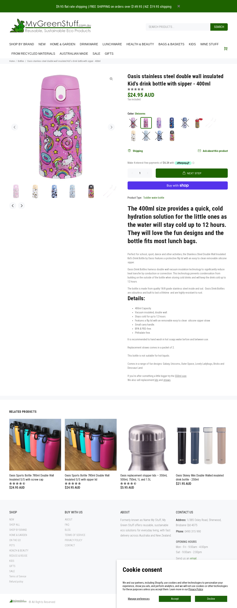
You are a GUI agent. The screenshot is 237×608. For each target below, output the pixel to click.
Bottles (21, 61)
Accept (175, 598)
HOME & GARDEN (18, 535)
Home (12, 61)
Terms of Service (17, 576)
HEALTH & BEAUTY (18, 550)
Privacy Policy (195, 589)
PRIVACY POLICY (73, 540)
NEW (11, 519)
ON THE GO (15, 540)
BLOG (68, 529)
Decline (211, 598)
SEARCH (219, 27)
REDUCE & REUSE (18, 555)
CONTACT (70, 545)
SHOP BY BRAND (18, 529)
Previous (14, 127)
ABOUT (68, 519)
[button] (136, 89)
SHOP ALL (14, 524)
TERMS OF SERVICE (75, 535)
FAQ (67, 524)
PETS (12, 545)
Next (111, 127)
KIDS (11, 560)
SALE (12, 571)
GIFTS (12, 566)
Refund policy (16, 581)
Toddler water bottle (153, 197)
